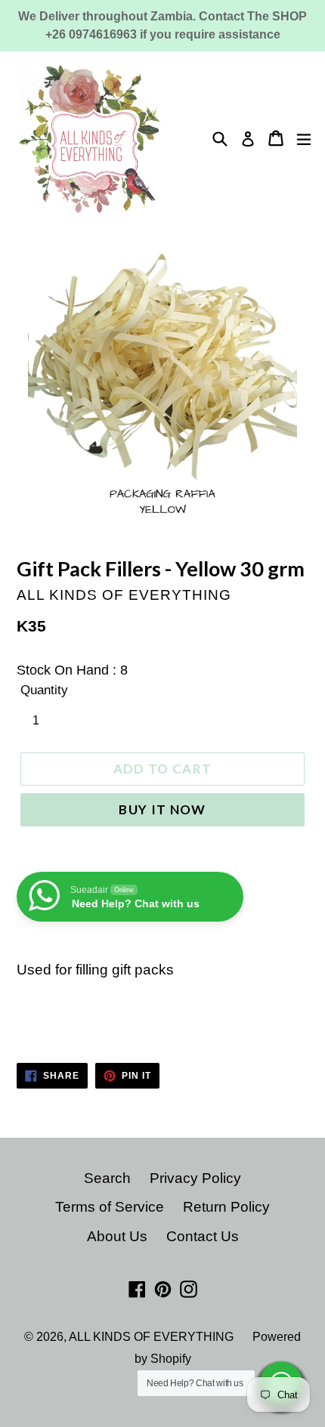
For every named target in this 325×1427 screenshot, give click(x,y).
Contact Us (202, 1236)
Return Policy (226, 1207)
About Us (117, 1236)
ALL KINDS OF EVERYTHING (151, 1336)
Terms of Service (109, 1207)
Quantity (44, 690)
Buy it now (162, 809)
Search (107, 1178)
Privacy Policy (195, 1178)
